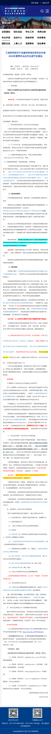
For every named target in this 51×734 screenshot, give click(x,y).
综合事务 (41, 43)
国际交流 (6, 43)
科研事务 (41, 37)
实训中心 (18, 37)
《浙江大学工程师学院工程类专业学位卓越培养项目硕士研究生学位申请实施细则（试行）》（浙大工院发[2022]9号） (25, 178)
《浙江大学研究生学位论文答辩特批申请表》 (19, 303)
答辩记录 (14, 534)
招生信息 (18, 31)
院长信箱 (34, 3)
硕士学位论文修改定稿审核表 (21, 563)
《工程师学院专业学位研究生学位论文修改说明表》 (29, 541)
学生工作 (30, 31)
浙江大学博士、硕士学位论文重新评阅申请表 (26, 556)
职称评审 (30, 37)
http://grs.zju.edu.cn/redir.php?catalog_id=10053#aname (22, 211)
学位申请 (6, 37)
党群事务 (30, 43)
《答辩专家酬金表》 (24, 597)
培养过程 (41, 31)
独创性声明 (16, 567)
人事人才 (18, 43)
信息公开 (45, 3)
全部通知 (6, 31)
